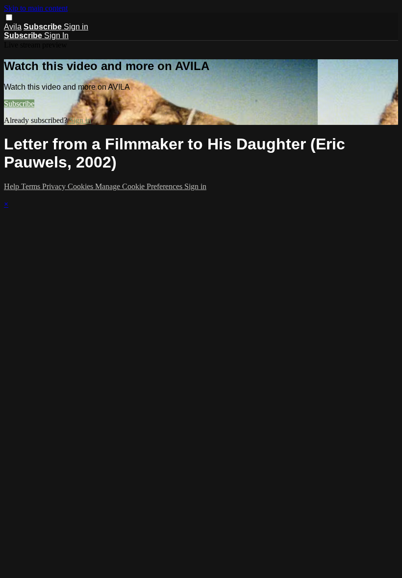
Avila (13, 27)
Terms (31, 186)
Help (12, 186)
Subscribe (19, 103)
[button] (9, 17)
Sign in (76, 27)
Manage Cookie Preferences (139, 186)
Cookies (81, 186)
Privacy (55, 186)
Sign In (56, 35)
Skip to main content (36, 8)
